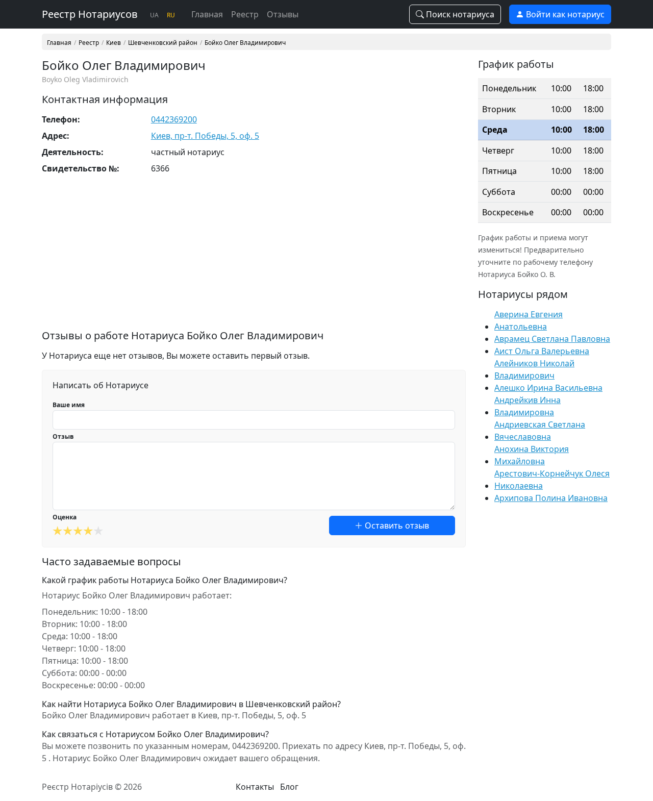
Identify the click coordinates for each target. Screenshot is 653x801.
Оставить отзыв (396, 525)
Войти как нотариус (564, 14)
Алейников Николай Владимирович (534, 369)
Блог (289, 786)
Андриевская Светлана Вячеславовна (539, 430)
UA (154, 15)
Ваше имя (69, 404)
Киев (113, 42)
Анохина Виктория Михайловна (531, 455)
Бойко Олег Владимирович (245, 42)
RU (171, 15)
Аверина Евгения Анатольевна (528, 320)
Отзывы (282, 14)
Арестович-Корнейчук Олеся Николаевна (552, 479)
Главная (207, 14)
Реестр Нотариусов (90, 14)
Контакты (255, 786)
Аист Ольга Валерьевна (541, 351)
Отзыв (63, 436)
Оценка (65, 517)
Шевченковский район (162, 42)
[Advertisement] (254, 258)
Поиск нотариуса (459, 14)
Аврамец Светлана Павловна (552, 338)
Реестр (245, 14)
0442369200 (174, 119)
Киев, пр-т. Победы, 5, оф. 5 (205, 135)
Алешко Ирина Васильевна (548, 387)
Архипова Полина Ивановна (551, 498)
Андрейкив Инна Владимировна (527, 406)
